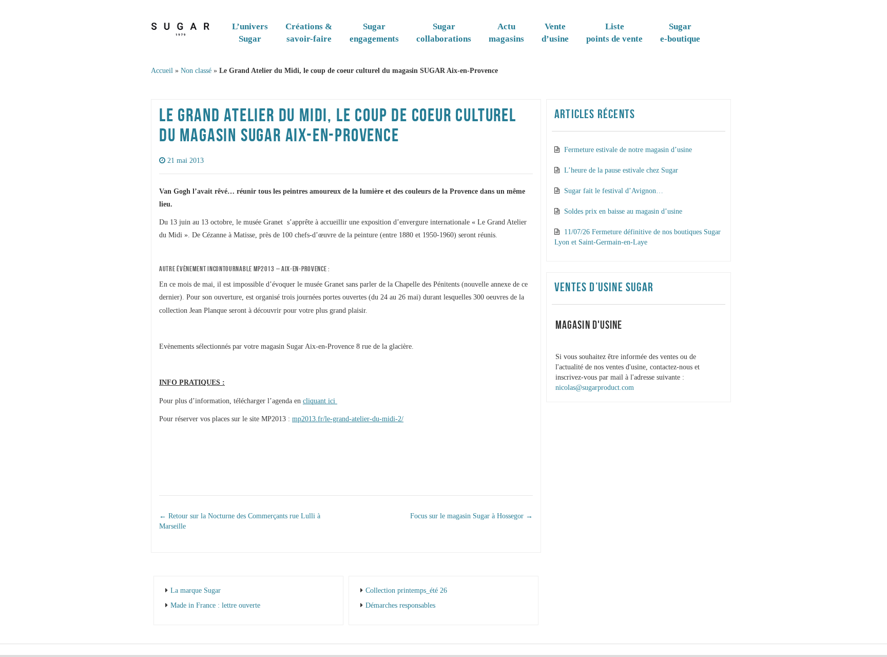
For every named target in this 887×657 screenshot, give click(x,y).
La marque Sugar (195, 590)
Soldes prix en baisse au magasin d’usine (623, 211)
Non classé (196, 70)
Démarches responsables (400, 605)
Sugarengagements (374, 33)
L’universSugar (250, 33)
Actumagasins (506, 33)
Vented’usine (555, 33)
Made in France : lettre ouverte (215, 605)
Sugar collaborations (443, 33)
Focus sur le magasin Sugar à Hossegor (471, 516)
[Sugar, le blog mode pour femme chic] (180, 27)
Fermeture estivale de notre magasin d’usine (628, 150)
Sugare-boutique (680, 33)
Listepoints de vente (614, 33)
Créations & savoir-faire (308, 33)
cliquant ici (320, 401)
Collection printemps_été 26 (406, 590)
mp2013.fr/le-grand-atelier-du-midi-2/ (347, 419)
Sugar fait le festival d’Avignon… (613, 191)
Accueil (162, 70)
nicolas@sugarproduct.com (594, 387)
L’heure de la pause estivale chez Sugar (621, 170)
